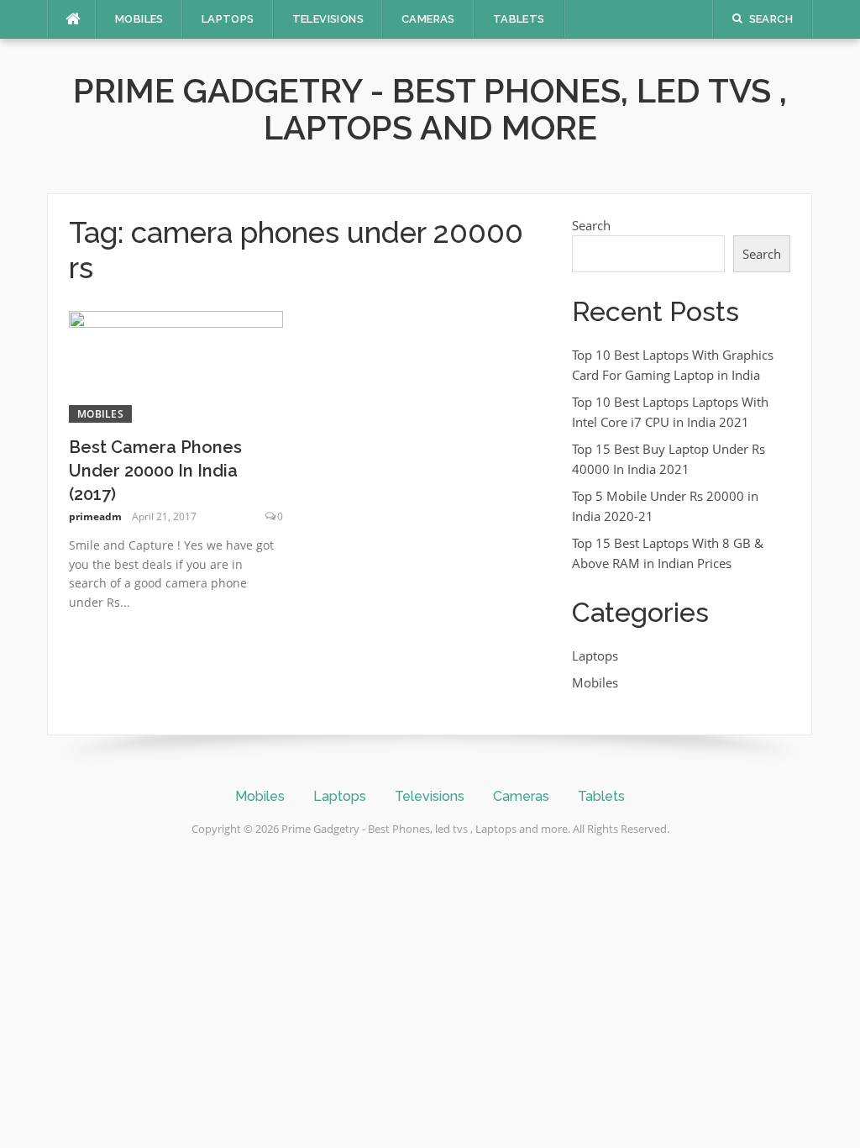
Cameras (428, 19)
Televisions (328, 19)
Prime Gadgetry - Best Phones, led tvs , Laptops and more (430, 109)
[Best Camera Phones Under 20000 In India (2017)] (176, 365)
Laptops (228, 19)
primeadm (95, 516)
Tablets (519, 19)
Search (591, 225)
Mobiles (139, 19)
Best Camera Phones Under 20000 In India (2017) (155, 470)
